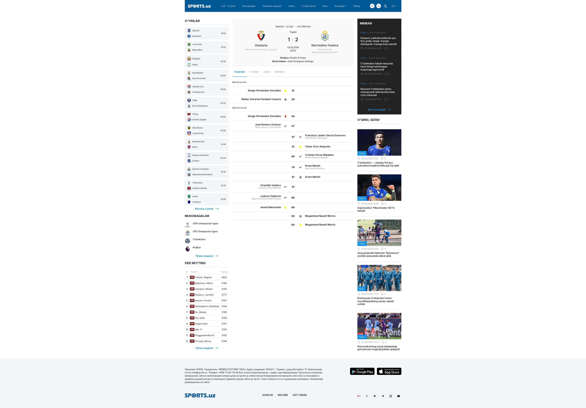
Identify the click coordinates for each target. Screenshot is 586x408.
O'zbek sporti (309, 6)
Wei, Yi (196, 329)
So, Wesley (198, 312)
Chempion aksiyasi (272, 6)
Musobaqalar (249, 6)
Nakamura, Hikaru (202, 283)
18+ (359, 396)
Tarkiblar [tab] (254, 71)
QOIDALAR (267, 395)
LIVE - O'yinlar (228, 6)
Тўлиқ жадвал (204, 255)
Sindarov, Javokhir (202, 294)
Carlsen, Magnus (201, 277)
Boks (325, 6)
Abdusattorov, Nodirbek (205, 306)
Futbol (291, 6)
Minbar (357, 6)
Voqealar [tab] (239, 71)
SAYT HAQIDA (300, 395)
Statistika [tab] (279, 71)
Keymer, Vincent (201, 300)
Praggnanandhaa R (202, 335)
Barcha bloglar (377, 109)
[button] (378, 6)
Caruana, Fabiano (202, 289)
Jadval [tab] (267, 71)
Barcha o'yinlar (204, 208)
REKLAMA (283, 395)
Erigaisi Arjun (199, 323)
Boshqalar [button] (340, 6)
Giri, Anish (198, 318)
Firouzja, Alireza (201, 341)
